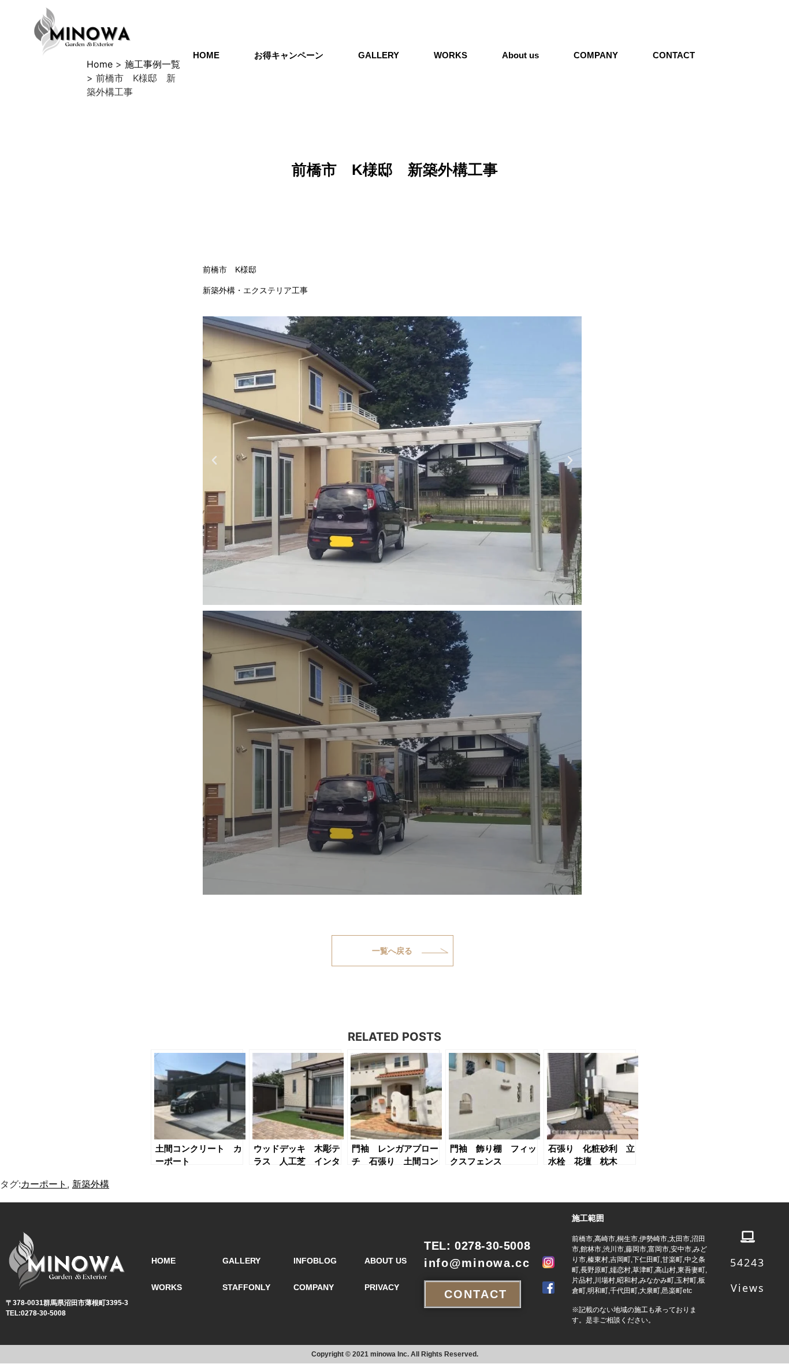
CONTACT (674, 55)
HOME (206, 55)
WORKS (450, 55)
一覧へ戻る (392, 950)
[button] (214, 460)
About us (520, 55)
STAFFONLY (246, 1287)
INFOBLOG (315, 1260)
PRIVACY (381, 1287)
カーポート (44, 1184)
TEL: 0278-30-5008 (477, 1245)
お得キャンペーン (288, 55)
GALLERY (378, 55)
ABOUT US (385, 1260)
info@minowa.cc (477, 1263)
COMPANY (596, 55)
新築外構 (90, 1184)
